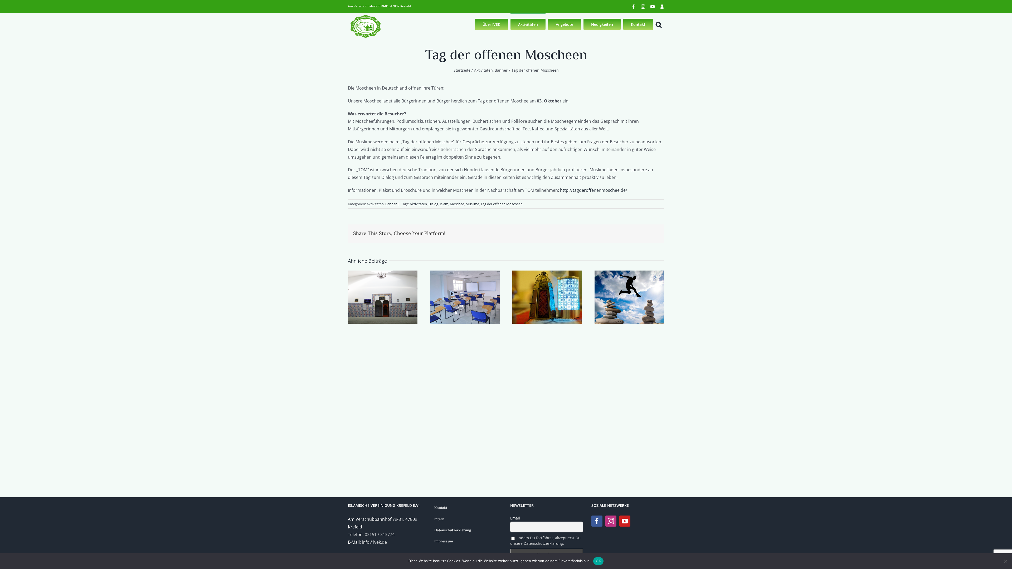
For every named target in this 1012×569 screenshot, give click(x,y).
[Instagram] (610, 521)
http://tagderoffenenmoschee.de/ (593, 190)
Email (515, 518)
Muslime (472, 204)
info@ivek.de (374, 542)
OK (598, 561)
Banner (391, 204)
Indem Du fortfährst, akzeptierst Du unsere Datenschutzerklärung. (545, 540)
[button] (658, 24)
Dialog (433, 204)
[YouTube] (624, 521)
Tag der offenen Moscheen (502, 204)
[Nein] (1005, 561)
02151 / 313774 (380, 534)
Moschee (457, 204)
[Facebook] (596, 521)
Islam (444, 204)
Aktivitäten (375, 204)
